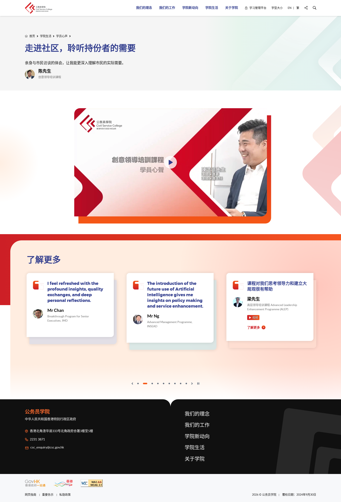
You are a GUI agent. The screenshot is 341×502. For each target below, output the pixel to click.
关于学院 (195, 459)
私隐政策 (65, 495)
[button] (132, 383)
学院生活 (45, 36)
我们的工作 (197, 425)
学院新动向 (197, 436)
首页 (32, 36)
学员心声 (61, 36)
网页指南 (31, 495)
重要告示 (48, 495)
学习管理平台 (257, 8)
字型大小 (277, 7)
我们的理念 (197, 414)
